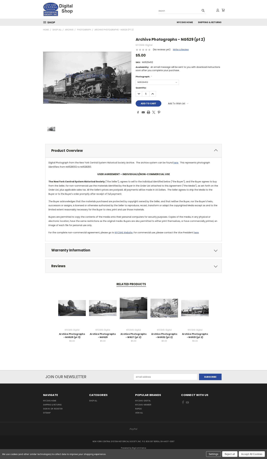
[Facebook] (138, 112)
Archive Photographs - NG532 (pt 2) (164, 335)
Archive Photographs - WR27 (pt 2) (133, 335)
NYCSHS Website (124, 232)
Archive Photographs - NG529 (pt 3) (72, 335)
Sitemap (47, 412)
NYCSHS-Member (143, 404)
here (175, 162)
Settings (213, 454)
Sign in (46, 408)
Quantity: (141, 87)
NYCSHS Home (185, 22)
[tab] (133, 150)
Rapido (138, 408)
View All (139, 412)
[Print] (148, 112)
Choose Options (72, 310)
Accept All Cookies (251, 454)
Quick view (72, 304)
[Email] (143, 112)
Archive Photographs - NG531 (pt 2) (195, 335)
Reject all (230, 454)
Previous (259, 449)
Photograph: (144, 76)
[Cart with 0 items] (223, 10)
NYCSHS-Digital (143, 400)
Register (58, 408)
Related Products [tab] (131, 284)
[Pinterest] (159, 112)
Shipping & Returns (209, 22)
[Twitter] (153, 112)
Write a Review (181, 49)
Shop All (93, 400)
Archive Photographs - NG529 (103, 335)
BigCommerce (139, 448)
